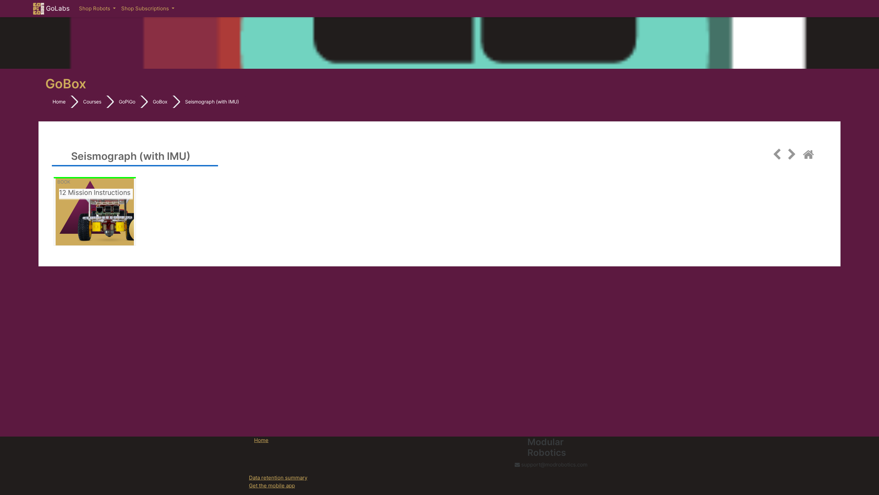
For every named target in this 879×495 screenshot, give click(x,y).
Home (59, 101)
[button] (863, 461)
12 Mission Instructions (94, 193)
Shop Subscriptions (145, 8)
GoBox (160, 101)
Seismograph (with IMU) (212, 101)
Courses (92, 101)
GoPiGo (127, 101)
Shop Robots (95, 8)
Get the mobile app (272, 485)
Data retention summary (278, 477)
